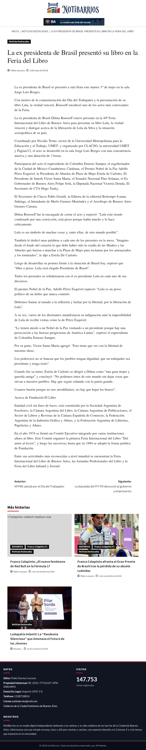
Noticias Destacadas (19, 41)
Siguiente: (103, 486)
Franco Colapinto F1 (37, 546)
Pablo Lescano (18, 70)
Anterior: (39, 484)
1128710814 (21, 696)
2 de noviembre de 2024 (43, 571)
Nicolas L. (17, 649)
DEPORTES (17, 546)
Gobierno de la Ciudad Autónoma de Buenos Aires (30, 706)
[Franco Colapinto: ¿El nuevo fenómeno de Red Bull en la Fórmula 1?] (39, 535)
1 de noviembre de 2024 (110, 576)
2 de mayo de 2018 (38, 70)
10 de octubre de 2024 (37, 649)
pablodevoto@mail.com (24, 701)
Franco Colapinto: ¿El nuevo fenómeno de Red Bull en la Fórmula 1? (37, 564)
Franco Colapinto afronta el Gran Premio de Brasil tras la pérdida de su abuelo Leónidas (106, 566)
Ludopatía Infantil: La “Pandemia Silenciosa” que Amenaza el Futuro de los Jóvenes (37, 639)
